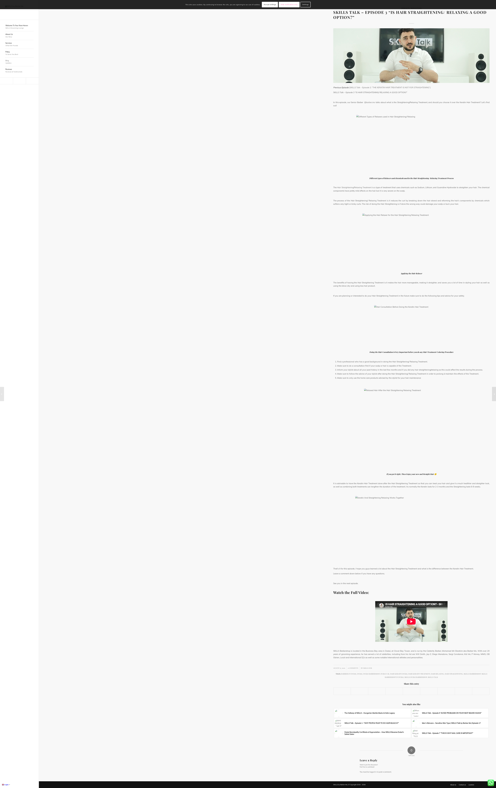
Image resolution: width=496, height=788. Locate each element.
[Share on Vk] (446, 691)
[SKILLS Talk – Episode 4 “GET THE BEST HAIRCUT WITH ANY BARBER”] (494, 394)
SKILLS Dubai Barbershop (415, 677)
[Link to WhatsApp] (6, 81)
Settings (305, 4)
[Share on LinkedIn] (411, 691)
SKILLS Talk (433, 677)
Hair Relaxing (437, 674)
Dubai (359, 674)
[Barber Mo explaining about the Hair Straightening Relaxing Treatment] (411, 55)
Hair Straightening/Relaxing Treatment (354, 187)
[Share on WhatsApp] (376, 691)
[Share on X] (359, 691)
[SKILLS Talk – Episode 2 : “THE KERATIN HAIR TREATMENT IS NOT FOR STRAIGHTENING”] (2, 394)
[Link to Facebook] (32, 81)
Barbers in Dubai (348, 674)
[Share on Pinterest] (394, 691)
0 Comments (353, 668)
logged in (373, 772)
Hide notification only (289, 4)
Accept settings (270, 4)
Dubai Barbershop (371, 674)
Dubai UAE (385, 674)
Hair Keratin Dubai (398, 674)
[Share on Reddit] (463, 691)
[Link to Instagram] (19, 81)
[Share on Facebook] (342, 691)
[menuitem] (19, 26)
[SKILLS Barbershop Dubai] (19, 10)
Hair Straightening (454, 674)
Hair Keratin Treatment (419, 674)
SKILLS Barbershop (472, 674)
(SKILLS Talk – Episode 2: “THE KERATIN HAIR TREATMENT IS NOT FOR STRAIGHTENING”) (390, 87)
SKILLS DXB (367, 668)
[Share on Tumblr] (428, 691)
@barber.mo (369, 102)
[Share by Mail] (480, 691)
